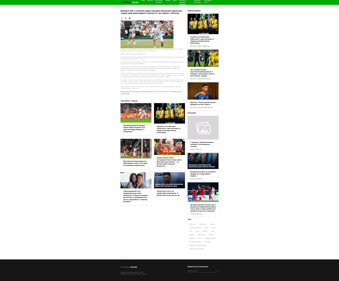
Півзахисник (202, 224)
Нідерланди (124, 91)
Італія (200, 79)
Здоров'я (193, 179)
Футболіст (194, 46)
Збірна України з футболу (196, 249)
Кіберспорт (207, 46)
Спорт (194, 149)
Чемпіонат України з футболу (197, 245)
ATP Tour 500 (158, 91)
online (130, 2)
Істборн (128, 93)
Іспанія (207, 227)
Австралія (133, 91)
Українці (211, 234)
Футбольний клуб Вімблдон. (145, 91)
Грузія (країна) (207, 79)
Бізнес (200, 46)
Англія (197, 231)
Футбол (191, 234)
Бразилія (192, 238)
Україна (201, 107)
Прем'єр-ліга (201, 234)
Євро (213, 227)
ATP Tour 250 (167, 91)
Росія (199, 238)
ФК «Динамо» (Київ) (195, 241)
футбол (199, 149)
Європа (205, 231)
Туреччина (208, 241)
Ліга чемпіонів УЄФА (195, 227)
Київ (190, 231)
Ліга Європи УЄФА (210, 238)
